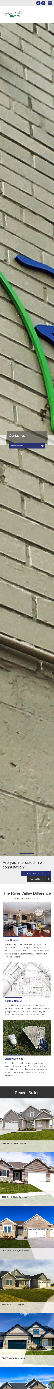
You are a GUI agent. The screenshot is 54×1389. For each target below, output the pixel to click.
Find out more (17, 446)
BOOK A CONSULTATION (33, 874)
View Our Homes (37, 879)
